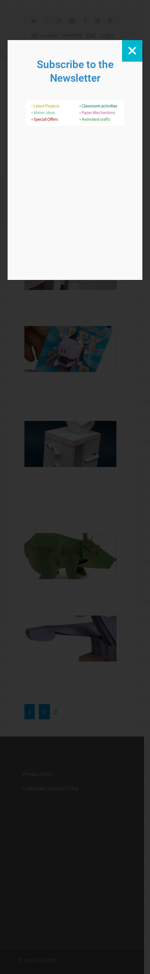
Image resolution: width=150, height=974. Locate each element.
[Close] (132, 51)
